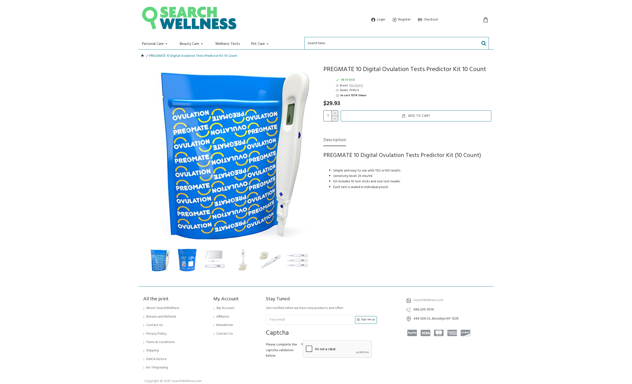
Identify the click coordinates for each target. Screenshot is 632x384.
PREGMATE (356, 85)
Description (334, 140)
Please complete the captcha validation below (281, 350)
